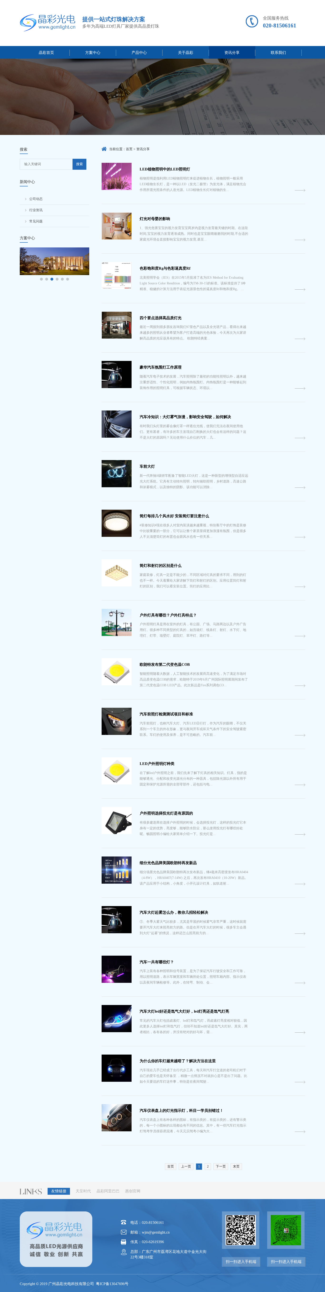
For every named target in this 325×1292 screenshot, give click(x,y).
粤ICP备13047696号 (111, 1284)
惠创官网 (132, 1191)
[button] (41, 279)
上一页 (186, 1166)
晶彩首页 (46, 53)
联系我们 (278, 53)
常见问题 (36, 221)
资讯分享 (232, 53)
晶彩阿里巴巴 (108, 1191)
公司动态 (36, 199)
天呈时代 (83, 1191)
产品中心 (139, 53)
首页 (129, 149)
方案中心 (92, 53)
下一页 (221, 1166)
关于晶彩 (185, 53)
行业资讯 (36, 210)
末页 (236, 1166)
